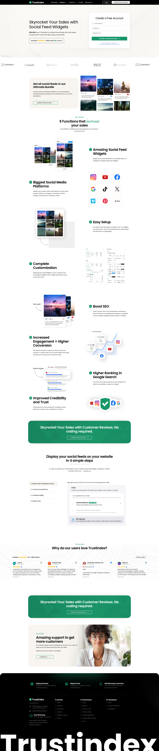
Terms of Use (86, 709)
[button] (46, 40)
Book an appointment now (42, 717)
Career (59, 718)
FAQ (83, 721)
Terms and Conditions (104, 44)
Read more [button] (16, 577)
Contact (59, 712)
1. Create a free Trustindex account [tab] (42, 484)
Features (72, 2)
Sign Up (84, 706)
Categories (111, 709)
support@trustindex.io (39, 711)
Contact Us (43, 657)
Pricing (81, 2)
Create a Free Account (108, 38)
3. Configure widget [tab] (37, 495)
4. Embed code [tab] (36, 501)
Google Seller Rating (89, 718)
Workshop (54, 2)
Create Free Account (121, 2)
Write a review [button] (140, 557)
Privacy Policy (116, 44)
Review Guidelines (88, 715)
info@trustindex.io (35, 725)
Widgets (62, 2)
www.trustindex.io (41, 723)
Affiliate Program (62, 715)
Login (106, 2)
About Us (60, 706)
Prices (59, 703)
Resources (88, 2)
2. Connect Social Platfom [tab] (39, 489)
